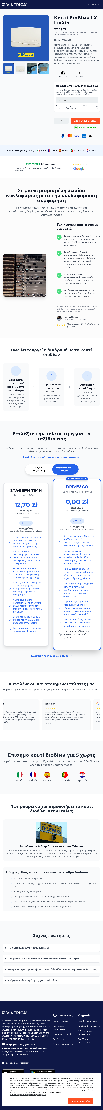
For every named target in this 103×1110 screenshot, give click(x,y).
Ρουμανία (23, 1055)
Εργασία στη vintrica (63, 1034)
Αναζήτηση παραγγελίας (84, 1040)
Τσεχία (5, 1055)
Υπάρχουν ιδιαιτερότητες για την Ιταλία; (32, 980)
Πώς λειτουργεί (60, 1021)
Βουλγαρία (7, 1052)
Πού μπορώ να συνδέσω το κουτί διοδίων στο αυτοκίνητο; (43, 958)
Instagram (24, 1063)
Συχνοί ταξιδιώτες (39, 469)
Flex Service (58, 1039)
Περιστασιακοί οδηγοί (64, 469)
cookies (88, 1090)
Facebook (10, 1063)
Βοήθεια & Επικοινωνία (89, 1026)
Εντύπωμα (14, 1095)
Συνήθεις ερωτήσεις (88, 1021)
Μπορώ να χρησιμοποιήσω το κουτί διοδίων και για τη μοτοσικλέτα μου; (52, 969)
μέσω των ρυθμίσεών (50, 1092)
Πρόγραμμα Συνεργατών (59, 1027)
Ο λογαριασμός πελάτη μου (85, 1032)
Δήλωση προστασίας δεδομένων (33, 1095)
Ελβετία (14, 1055)
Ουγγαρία (18, 1052)
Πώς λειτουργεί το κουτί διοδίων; (28, 947)
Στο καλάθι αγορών (85, 121)
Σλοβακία (29, 1052)
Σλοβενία (39, 1052)
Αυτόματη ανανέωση (63, 1044)
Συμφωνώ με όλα (80, 1101)
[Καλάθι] (78, 4)
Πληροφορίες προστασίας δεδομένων (39, 1090)
